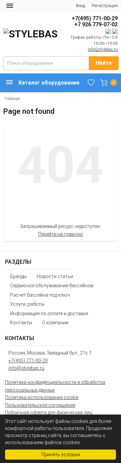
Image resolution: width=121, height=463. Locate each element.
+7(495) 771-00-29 (95, 18)
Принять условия (60, 454)
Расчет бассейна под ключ (40, 295)
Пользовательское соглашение (40, 405)
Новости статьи (55, 276)
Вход (80, 5)
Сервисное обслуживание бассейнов (51, 285)
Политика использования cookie (41, 397)
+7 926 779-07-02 (96, 24)
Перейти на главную (60, 234)
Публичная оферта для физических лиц (48, 412)
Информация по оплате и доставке (49, 313)
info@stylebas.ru (103, 49)
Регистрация (105, 5)
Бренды (18, 276)
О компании (55, 322)
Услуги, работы (27, 304)
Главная (12, 98)
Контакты (21, 322)
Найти (104, 63)
